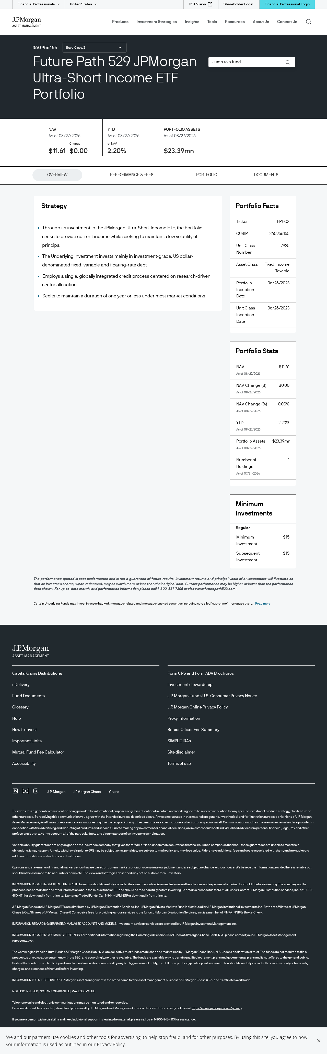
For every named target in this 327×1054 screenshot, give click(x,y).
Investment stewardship (190, 685)
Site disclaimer (181, 752)
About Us (261, 22)
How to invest (24, 730)
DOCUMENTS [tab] (266, 175)
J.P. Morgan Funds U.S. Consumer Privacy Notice (212, 696)
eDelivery (21, 685)
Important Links (27, 741)
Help (16, 718)
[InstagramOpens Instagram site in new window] (36, 793)
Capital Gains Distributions (37, 673)
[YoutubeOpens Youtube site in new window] (25, 793)
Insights (192, 22)
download (36, 895)
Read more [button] (263, 603)
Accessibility (24, 763)
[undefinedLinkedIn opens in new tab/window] (15, 793)
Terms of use (179, 763)
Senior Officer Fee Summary (193, 730)
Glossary (20, 707)
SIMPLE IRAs (179, 741)
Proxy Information (184, 718)
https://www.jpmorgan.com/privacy (217, 1008)
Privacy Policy (111, 1044)
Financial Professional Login (287, 4)
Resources (235, 22)
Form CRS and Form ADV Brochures (201, 673)
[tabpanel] (163, 386)
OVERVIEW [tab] (57, 175)
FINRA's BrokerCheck (248, 912)
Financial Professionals (36, 4)
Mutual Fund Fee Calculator (38, 752)
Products (120, 22)
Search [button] (310, 21)
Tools (212, 22)
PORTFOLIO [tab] (206, 175)
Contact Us (287, 22)
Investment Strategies (157, 22)
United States (81, 4)
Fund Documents (28, 696)
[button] (319, 1041)
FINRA (228, 912)
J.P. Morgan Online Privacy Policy (198, 707)
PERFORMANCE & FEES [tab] (132, 175)
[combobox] (94, 47)
